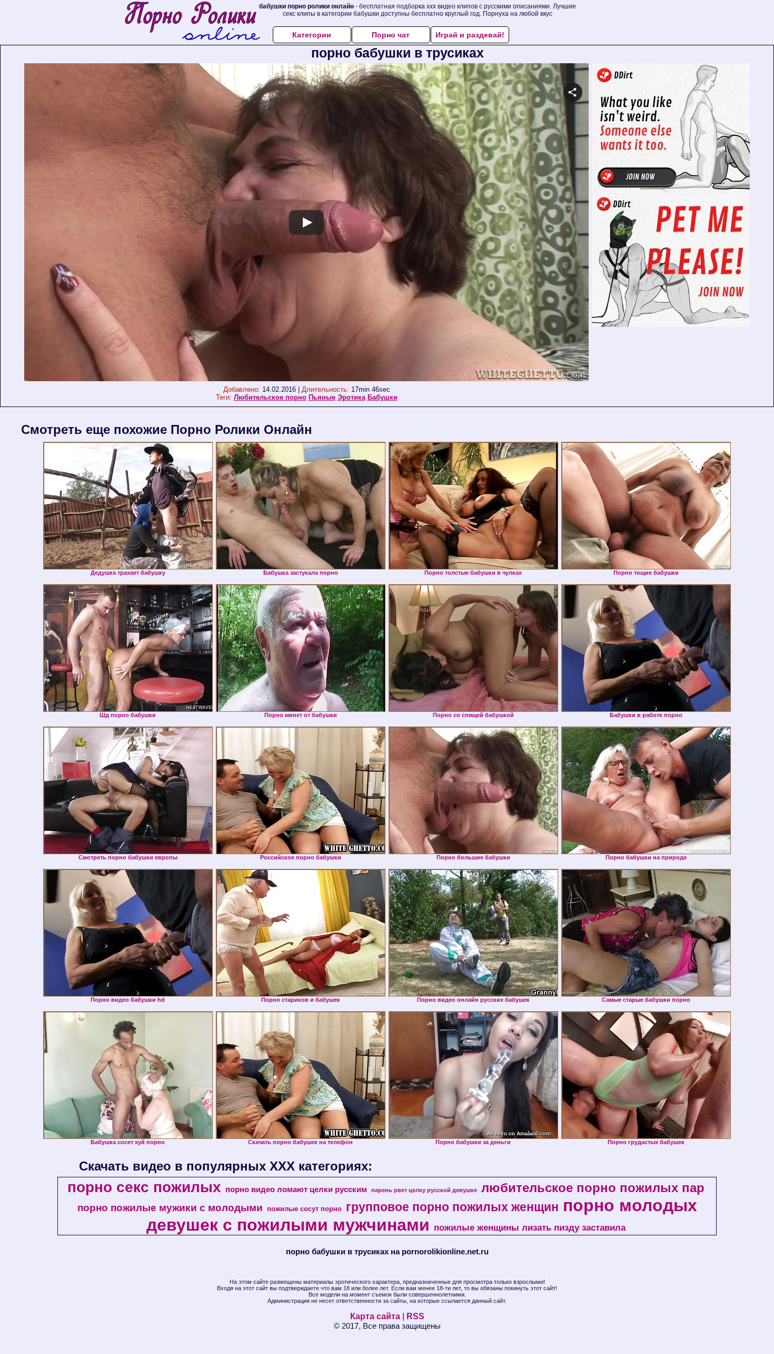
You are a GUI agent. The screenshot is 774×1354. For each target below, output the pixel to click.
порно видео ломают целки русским (296, 1189)
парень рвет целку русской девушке (424, 1190)
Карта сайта (375, 1316)
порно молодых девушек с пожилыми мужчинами (421, 1215)
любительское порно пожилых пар (592, 1188)
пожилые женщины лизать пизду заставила (530, 1227)
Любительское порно (270, 397)
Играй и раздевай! (469, 35)
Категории (311, 35)
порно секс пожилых (144, 1187)
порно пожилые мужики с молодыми (170, 1207)
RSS (415, 1316)
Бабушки (383, 397)
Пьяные (322, 397)
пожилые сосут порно (304, 1209)
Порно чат (391, 35)
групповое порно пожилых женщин (452, 1207)
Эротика (351, 397)
